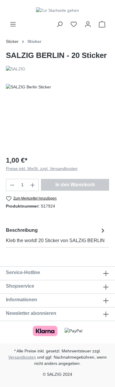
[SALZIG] (57, 69)
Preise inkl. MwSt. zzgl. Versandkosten (42, 168)
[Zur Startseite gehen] (57, 10)
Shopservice (20, 286)
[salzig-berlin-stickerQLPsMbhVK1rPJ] (57, 117)
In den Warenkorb (75, 184)
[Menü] (13, 24)
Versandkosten (22, 357)
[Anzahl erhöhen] (33, 185)
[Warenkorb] (102, 24)
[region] (57, 117)
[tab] (56, 235)
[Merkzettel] (74, 24)
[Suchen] (59, 24)
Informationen (21, 299)
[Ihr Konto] (88, 24)
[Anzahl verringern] (12, 185)
